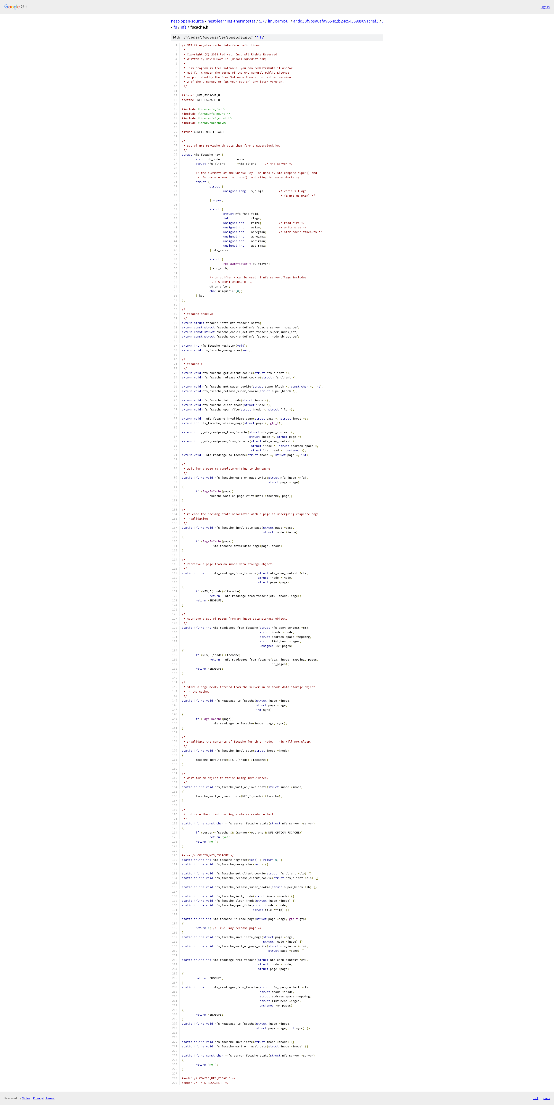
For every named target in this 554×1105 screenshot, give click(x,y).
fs (175, 27)
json (546, 1098)
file (259, 37)
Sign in (545, 7)
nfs (184, 27)
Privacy (38, 1098)
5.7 (261, 21)
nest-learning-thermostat (231, 21)
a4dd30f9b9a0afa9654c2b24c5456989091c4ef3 (335, 21)
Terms (50, 1098)
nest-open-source (187, 21)
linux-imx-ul (279, 21)
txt (535, 1098)
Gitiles (26, 1098)
